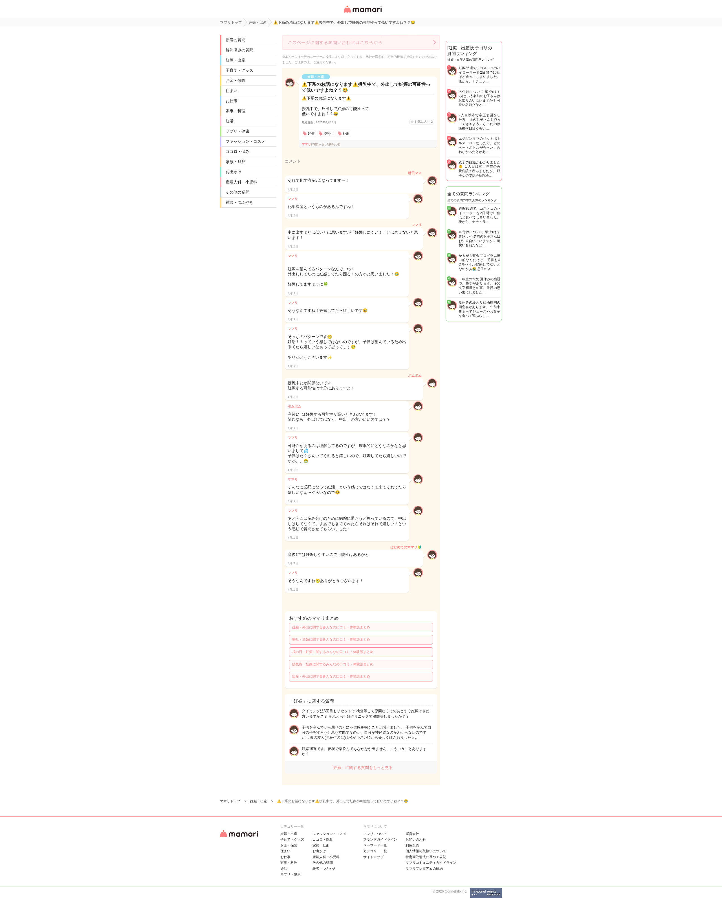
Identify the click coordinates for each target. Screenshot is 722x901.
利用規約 (412, 845)
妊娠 (311, 134)
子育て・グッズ (239, 70)
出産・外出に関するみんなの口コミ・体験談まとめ (331, 676)
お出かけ (233, 172)
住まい (231, 90)
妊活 (230, 121)
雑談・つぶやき (239, 202)
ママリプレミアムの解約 (424, 869)
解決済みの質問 (239, 50)
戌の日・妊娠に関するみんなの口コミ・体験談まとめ (332, 652)
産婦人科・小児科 (241, 182)
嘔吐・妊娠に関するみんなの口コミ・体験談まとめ (331, 639)
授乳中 (328, 134)
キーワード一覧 (375, 845)
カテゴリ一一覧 (375, 851)
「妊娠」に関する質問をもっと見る (361, 767)
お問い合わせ (416, 839)
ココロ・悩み (237, 151)
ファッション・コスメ (245, 141)
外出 (346, 134)
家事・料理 (235, 111)
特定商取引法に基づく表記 (426, 857)
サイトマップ (373, 857)
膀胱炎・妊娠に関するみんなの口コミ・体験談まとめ (332, 664)
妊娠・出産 (235, 60)
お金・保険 (235, 80)
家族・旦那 (235, 161)
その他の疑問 (237, 192)
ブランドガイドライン (380, 839)
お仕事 (231, 100)
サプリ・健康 (237, 131)
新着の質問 (235, 40)
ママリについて (375, 834)
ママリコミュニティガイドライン (431, 863)
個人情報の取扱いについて (426, 851)
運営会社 (412, 834)
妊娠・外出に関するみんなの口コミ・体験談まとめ (331, 627)
